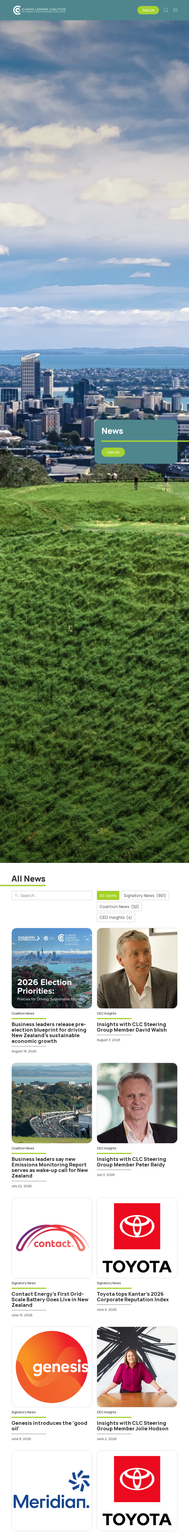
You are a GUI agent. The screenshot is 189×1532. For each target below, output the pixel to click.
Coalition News (119, 906)
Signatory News (145, 895)
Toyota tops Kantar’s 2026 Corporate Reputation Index (133, 1296)
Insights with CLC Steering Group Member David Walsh (132, 1027)
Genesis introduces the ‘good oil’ (49, 1426)
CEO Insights (116, 917)
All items (108, 895)
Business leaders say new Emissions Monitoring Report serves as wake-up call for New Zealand (50, 1167)
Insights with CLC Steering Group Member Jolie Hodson (132, 1426)
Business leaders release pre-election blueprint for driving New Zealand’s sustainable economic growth (49, 1033)
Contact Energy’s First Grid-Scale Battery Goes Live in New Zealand (50, 1299)
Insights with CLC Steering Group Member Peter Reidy (131, 1162)
